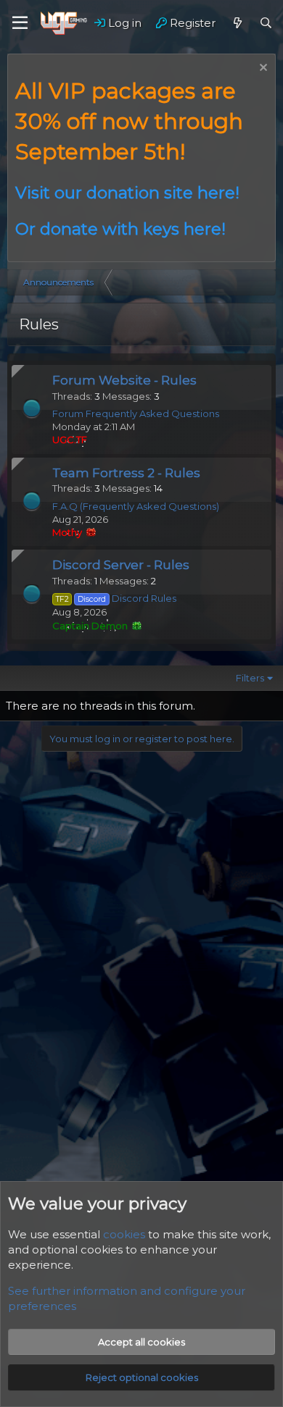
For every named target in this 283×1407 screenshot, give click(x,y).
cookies (124, 1234)
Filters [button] (250, 678)
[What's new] (237, 22)
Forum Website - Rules (124, 380)
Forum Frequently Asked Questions (135, 413)
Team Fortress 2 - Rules (126, 473)
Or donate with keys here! (120, 229)
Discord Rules (116, 598)
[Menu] (20, 23)
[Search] (266, 22)
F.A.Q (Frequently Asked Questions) (135, 506)
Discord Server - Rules (120, 565)
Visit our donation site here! (127, 192)
